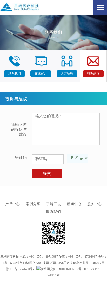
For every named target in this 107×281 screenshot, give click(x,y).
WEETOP (53, 275)
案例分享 (33, 204)
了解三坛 (53, 204)
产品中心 (12, 204)
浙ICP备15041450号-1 (21, 269)
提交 (47, 173)
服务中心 (94, 204)
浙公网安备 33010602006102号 (61, 269)
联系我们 (53, 212)
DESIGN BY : (92, 269)
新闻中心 (74, 204)
